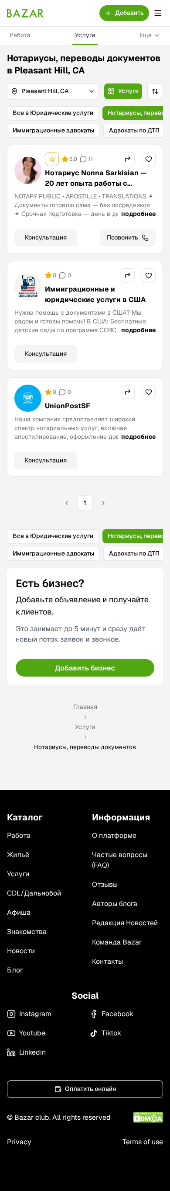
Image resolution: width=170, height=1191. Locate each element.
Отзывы (105, 884)
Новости (21, 950)
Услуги (85, 35)
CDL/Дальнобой (34, 893)
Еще (145, 35)
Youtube (32, 1033)
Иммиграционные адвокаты (53, 130)
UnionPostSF (67, 405)
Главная (85, 707)
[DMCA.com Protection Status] (148, 1117)
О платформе (114, 835)
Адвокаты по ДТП (134, 130)
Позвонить (122, 237)
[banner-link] (85, 626)
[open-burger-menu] (158, 13)
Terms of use (142, 1141)
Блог (15, 970)
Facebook (117, 1013)
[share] (128, 159)
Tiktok (111, 1033)
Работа (20, 35)
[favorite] (149, 159)
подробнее (138, 214)
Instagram (35, 1013)
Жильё (18, 854)
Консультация (46, 237)
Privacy (19, 1141)
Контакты (107, 961)
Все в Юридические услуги (53, 113)
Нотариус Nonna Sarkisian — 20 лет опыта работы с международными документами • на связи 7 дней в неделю (96, 193)
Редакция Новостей (125, 922)
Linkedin (32, 1052)
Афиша (19, 912)
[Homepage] (25, 13)
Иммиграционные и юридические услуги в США (95, 294)
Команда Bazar (117, 942)
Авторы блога (114, 903)
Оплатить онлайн (90, 1089)
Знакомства (27, 931)
